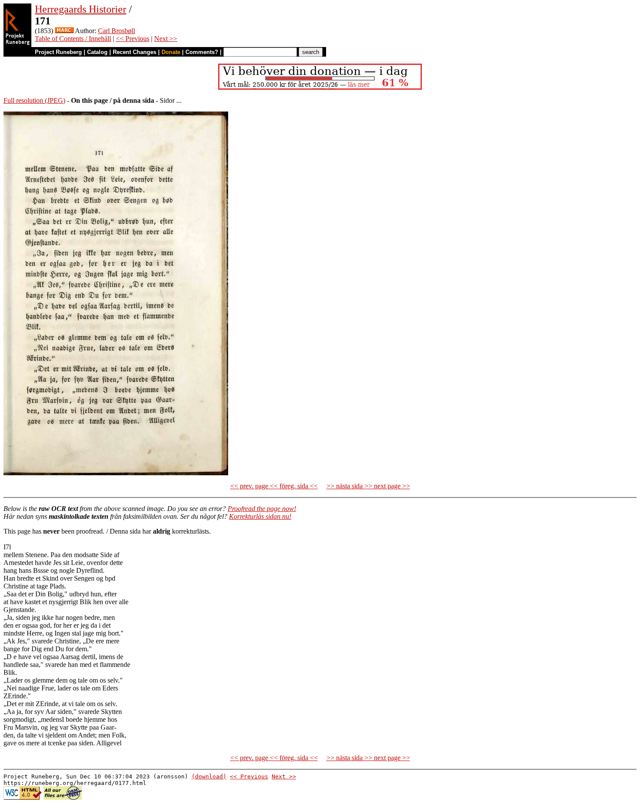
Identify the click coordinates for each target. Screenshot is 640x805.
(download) (209, 776)
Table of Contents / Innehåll (73, 38)
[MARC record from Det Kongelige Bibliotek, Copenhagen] (64, 30)
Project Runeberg (58, 52)
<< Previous (132, 38)
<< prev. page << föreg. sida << (274, 486)
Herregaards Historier (80, 9)
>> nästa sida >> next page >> (368, 486)
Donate (171, 52)
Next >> (165, 38)
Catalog (97, 52)
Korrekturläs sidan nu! (260, 516)
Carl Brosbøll (116, 30)
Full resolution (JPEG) (34, 100)
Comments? (201, 52)
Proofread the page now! (262, 508)
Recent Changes (134, 52)
